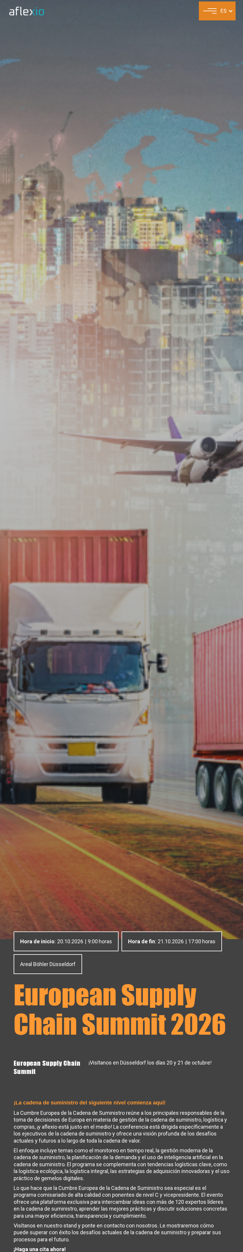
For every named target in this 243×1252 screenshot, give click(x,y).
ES (223, 11)
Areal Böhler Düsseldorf (48, 964)
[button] (209, 11)
